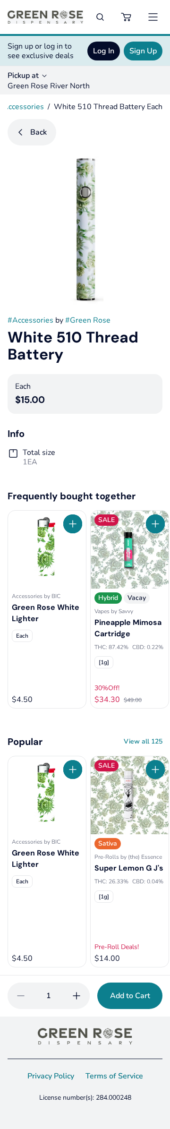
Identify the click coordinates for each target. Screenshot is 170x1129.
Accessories (23, 107)
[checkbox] (22, 636)
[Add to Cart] (72, 523)
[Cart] (126, 17)
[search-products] (100, 17)
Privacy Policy (50, 1076)
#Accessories (30, 320)
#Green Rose (87, 320)
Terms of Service (114, 1076)
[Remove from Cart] (21, 996)
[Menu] (153, 17)
